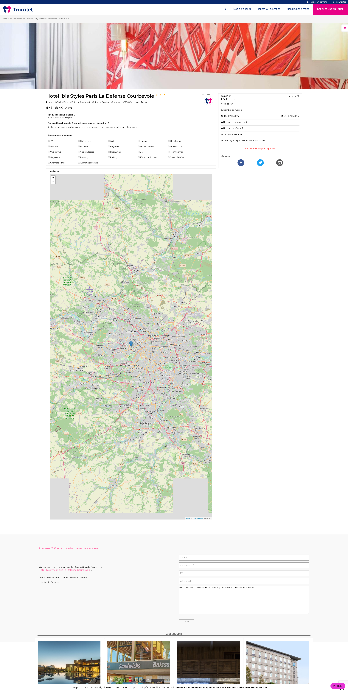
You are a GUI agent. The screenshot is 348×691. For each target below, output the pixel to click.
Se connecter (339, 2)
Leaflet (188, 518)
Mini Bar (54, 146)
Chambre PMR (57, 163)
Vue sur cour (176, 146)
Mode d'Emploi (242, 9)
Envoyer (186, 621)
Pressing (84, 157)
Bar (141, 152)
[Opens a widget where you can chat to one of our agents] (337, 686)
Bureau (143, 141)
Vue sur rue (55, 152)
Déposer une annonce (330, 9)
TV (51, 141)
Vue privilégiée (87, 152)
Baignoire (114, 146)
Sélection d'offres (269, 9)
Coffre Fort (85, 141)
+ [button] (53, 177)
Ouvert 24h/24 (177, 157)
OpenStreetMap (198, 518)
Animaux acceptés (89, 163)
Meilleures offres (298, 9)
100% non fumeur (148, 157)
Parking (113, 157)
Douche (84, 146)
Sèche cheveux (147, 146)
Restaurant (115, 152)
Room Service (176, 152)
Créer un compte (319, 2)
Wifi (112, 141)
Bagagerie (55, 157)
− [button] (53, 181)
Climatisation (176, 141)
